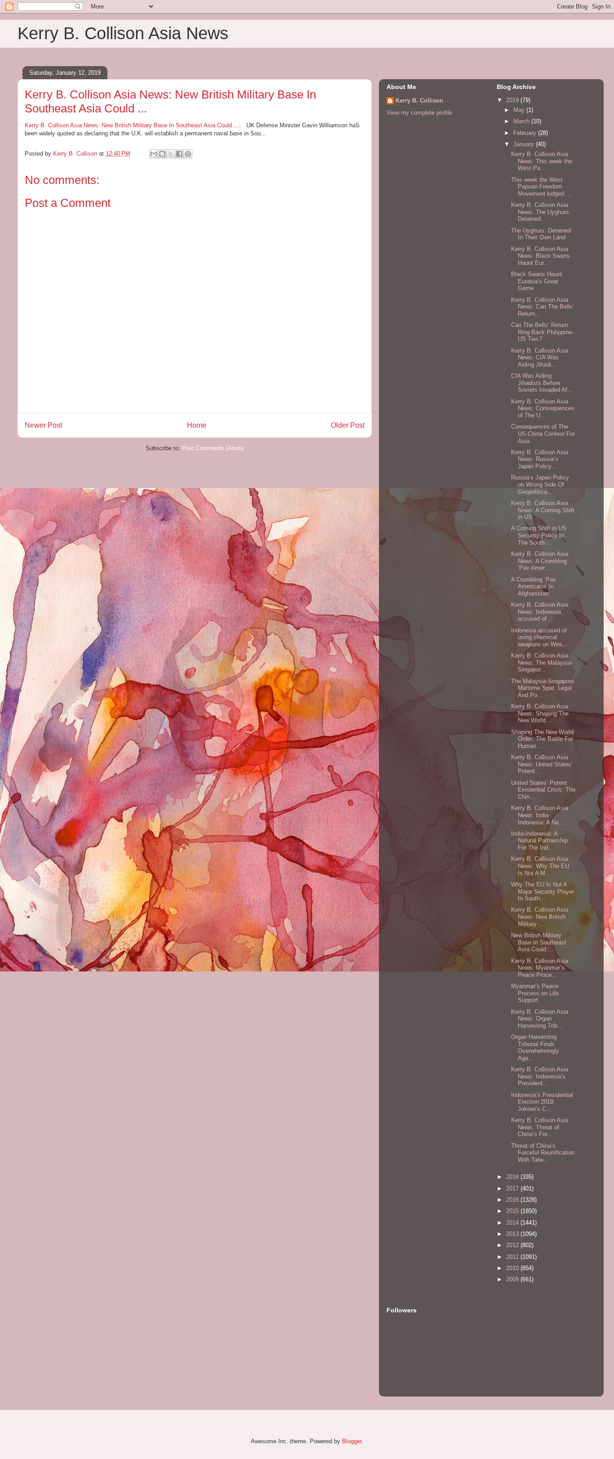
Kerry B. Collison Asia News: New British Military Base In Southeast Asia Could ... (132, 125)
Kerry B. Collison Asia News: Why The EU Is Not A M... (540, 865)
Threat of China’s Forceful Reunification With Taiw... (542, 1152)
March (522, 121)
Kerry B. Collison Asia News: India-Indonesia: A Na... (539, 815)
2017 (513, 1188)
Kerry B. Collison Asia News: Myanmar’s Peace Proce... (539, 968)
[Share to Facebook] (179, 153)
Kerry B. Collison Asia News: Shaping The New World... (540, 713)
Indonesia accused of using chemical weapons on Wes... (539, 637)
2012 (513, 1245)
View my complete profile (419, 112)
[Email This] (153, 153)
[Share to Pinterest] (187, 153)
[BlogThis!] (162, 153)
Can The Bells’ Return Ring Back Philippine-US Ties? (542, 332)
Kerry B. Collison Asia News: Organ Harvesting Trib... (539, 1018)
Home (196, 425)
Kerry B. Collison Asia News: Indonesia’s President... (539, 1076)
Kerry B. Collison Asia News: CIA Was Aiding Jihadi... (539, 357)
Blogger (351, 1441)
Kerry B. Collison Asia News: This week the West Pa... (541, 161)
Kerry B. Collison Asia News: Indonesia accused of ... (539, 611)
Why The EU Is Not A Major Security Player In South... (542, 891)
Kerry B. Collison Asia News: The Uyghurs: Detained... (541, 211)
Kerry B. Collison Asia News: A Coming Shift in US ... (542, 510)
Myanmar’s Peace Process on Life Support (535, 993)
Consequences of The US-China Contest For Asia (543, 433)
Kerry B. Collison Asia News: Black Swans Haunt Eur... (540, 256)
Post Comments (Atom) (213, 448)
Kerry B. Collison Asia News (123, 33)
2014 (513, 1222)
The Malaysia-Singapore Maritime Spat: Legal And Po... (542, 688)
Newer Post (43, 425)
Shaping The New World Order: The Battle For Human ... (542, 739)
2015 (513, 1211)
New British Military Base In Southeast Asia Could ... (538, 942)
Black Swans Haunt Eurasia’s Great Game (536, 281)
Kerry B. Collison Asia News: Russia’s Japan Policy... (539, 459)
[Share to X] (170, 153)
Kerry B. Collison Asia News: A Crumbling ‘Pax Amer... (539, 560)
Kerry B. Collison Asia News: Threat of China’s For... (539, 1127)
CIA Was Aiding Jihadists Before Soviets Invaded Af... (542, 382)
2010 (513, 1268)
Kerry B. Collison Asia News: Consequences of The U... (542, 408)
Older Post (348, 425)
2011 (513, 1256)
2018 (513, 1176)
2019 (513, 100)
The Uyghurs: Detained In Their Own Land (541, 234)
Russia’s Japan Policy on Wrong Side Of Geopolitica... (540, 484)
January (524, 144)
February (525, 133)
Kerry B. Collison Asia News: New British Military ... (539, 916)
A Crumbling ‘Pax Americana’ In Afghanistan (533, 586)
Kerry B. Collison (419, 100)
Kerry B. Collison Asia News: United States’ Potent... (542, 764)
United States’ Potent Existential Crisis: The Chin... (543, 789)
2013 (513, 1234)
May (519, 110)
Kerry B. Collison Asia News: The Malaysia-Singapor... (542, 662)
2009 (513, 1279)
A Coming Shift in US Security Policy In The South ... (538, 535)
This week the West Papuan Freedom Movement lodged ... (541, 186)
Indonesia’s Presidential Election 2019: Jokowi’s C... (542, 1102)
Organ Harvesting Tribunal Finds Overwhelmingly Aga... (535, 1047)
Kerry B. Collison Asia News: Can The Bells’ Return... (542, 306)
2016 (513, 1199)
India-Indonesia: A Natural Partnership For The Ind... (539, 840)
